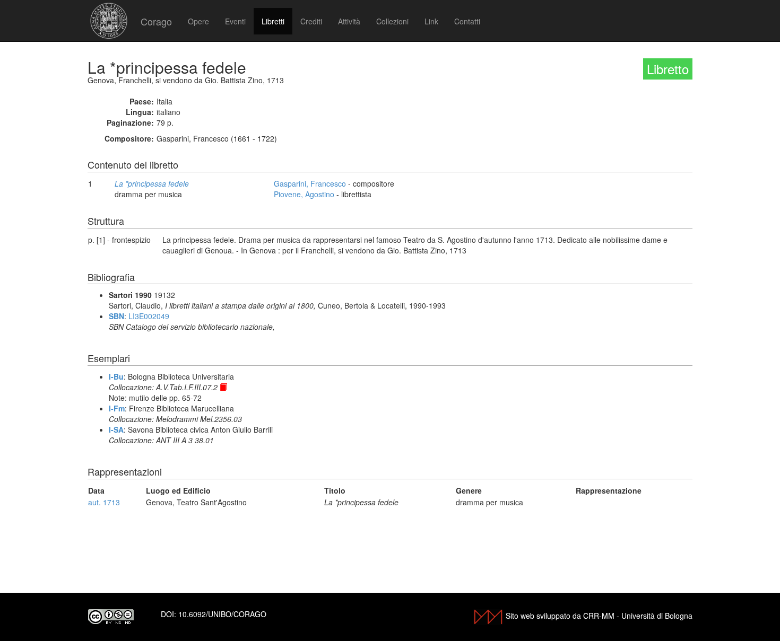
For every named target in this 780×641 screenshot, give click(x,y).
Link (431, 21)
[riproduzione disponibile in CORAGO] (223, 387)
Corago (156, 21)
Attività (349, 21)
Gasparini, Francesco (310, 183)
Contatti (467, 21)
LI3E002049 (148, 316)
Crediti (311, 21)
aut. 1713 (104, 502)
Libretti (273, 21)
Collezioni (392, 21)
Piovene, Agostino (304, 194)
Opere (198, 21)
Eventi (235, 21)
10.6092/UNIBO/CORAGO (222, 614)
